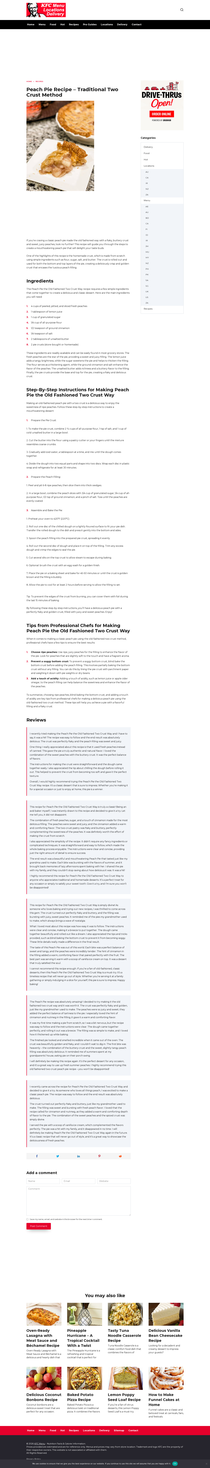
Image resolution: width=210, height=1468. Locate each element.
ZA (147, 194)
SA (147, 280)
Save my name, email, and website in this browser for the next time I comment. (66, 1219)
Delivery (122, 24)
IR (147, 183)
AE (147, 206)
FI (147, 229)
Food (53, 24)
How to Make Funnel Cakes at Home (164, 1399)
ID (147, 235)
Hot (62, 24)
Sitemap (119, 1430)
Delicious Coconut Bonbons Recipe (43, 1397)
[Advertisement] (105, 57)
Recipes (74, 24)
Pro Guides (90, 24)
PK (147, 274)
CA (147, 177)
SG (147, 286)
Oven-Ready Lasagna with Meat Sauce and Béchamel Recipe (42, 1338)
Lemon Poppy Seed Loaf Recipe (124, 1397)
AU (147, 172)
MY (147, 257)
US (147, 297)
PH (147, 269)
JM (147, 246)
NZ (147, 189)
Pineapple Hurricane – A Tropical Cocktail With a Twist (83, 1338)
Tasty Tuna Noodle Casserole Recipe (124, 1335)
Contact (136, 24)
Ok (175, 1463)
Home (30, 24)
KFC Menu (39, 1443)
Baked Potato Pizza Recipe (80, 1397)
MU (147, 252)
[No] (206, 1463)
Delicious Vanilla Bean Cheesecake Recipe (165, 1335)
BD (147, 218)
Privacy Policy (33, 1459)
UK (147, 291)
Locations (107, 24)
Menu (42, 24)
